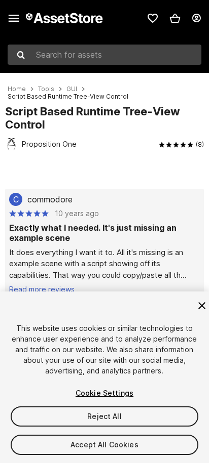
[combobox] (104, 55)
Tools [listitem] (46, 89)
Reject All (104, 416)
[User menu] (196, 18)
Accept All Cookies (104, 444)
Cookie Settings (104, 393)
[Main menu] (14, 18)
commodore (50, 199)
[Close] (202, 305)
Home (17, 89)
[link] (153, 18)
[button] (175, 18)
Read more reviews (42, 289)
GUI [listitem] (71, 89)
